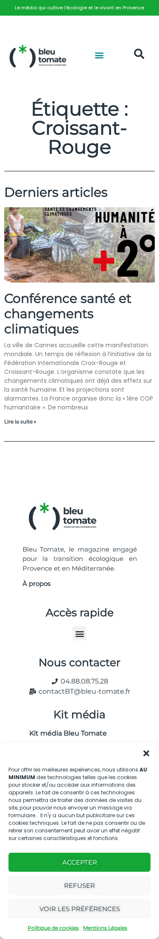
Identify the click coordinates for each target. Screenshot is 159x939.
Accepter (79, 862)
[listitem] (79, 7)
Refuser (79, 885)
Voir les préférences (79, 909)
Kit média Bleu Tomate (64, 733)
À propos (36, 583)
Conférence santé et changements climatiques (67, 314)
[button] (146, 753)
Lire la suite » (20, 421)
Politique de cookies (53, 928)
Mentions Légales (105, 928)
